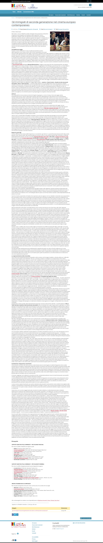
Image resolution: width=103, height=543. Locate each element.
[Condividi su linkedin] (17, 515)
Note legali (34, 541)
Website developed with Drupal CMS (80, 541)
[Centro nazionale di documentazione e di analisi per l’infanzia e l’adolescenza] (19, 6)
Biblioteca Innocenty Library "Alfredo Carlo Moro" (48, 500)
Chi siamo (51, 15)
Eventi (83, 15)
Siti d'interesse (71, 15)
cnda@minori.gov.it (59, 528)
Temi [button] (14, 11)
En (87, 1)
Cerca (90, 5)
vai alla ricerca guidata (84, 7)
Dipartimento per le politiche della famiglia (21, 1)
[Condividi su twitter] (15, 515)
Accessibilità (35, 537)
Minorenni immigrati (47, 29)
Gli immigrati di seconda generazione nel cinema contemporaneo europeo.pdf (30, 510)
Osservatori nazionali (60, 15)
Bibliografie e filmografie (32, 29)
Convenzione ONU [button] (28, 11)
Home (13, 17)
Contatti (89, 15)
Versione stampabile (86, 518)
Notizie (78, 15)
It (90, 1)
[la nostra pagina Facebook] (17, 534)
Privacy (34, 539)
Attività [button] (19, 11)
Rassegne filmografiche (63, 29)
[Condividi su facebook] (13, 515)
